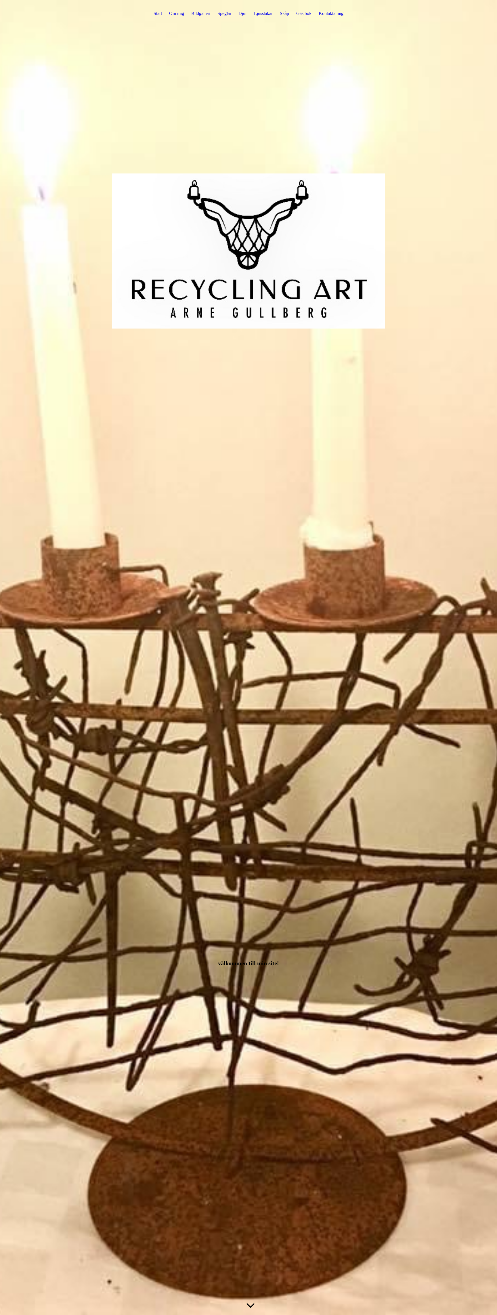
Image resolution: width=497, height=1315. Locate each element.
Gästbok (303, 13)
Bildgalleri (200, 13)
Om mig (176, 13)
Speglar (224, 13)
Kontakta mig (331, 13)
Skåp (284, 13)
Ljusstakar (263, 13)
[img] (248, 657)
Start (158, 13)
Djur (242, 13)
